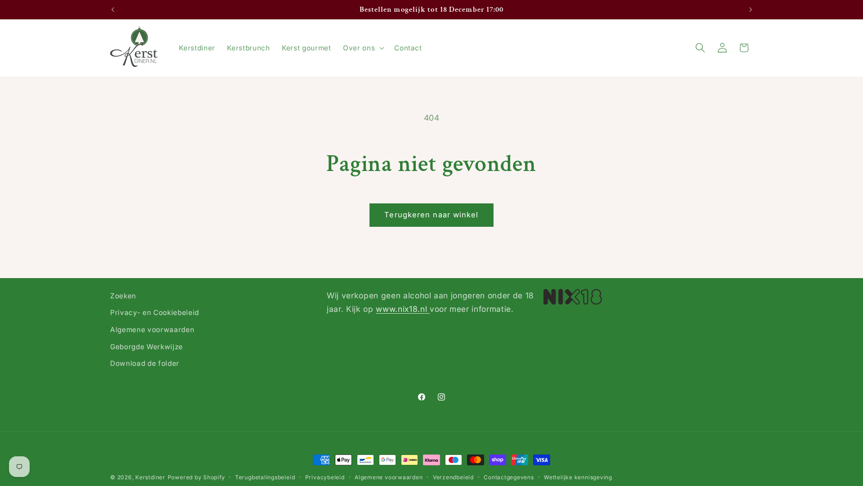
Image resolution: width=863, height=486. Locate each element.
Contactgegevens (509, 477)
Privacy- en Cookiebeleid (154, 312)
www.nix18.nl (403, 309)
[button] (362, 47)
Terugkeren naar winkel (431, 214)
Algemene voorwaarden (152, 329)
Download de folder (144, 363)
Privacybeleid (325, 477)
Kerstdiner (150, 477)
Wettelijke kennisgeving (578, 477)
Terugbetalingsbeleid (265, 477)
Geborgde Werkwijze (146, 346)
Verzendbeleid (453, 477)
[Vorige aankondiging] (113, 9)
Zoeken (123, 296)
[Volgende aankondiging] (751, 9)
